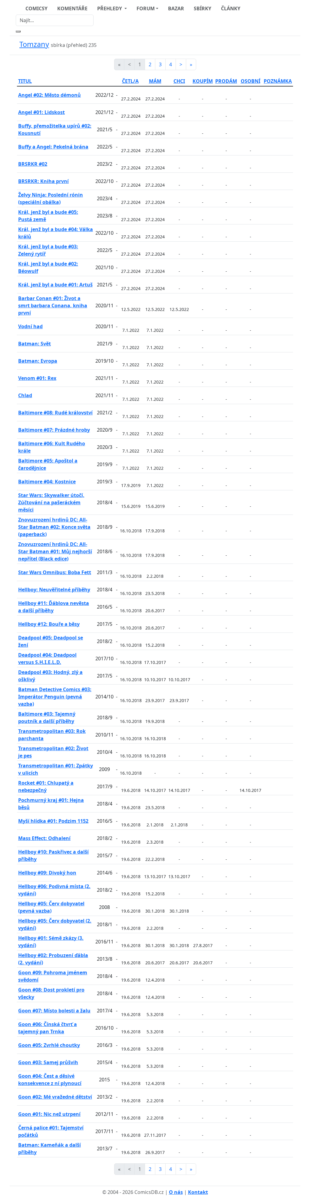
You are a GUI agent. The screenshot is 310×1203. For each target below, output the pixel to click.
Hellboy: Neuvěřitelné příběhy (54, 589)
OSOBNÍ (250, 81)
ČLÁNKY (230, 8)
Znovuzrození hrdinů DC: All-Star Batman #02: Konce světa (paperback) (54, 527)
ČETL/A (130, 81)
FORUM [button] (146, 8)
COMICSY (36, 8)
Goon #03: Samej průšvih (48, 1062)
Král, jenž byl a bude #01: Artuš (55, 284)
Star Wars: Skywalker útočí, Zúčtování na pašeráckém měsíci (51, 502)
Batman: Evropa (37, 361)
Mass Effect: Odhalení (44, 838)
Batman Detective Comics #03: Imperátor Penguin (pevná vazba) (54, 696)
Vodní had (30, 326)
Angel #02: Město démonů (49, 95)
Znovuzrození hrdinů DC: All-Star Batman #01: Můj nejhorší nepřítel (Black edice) (55, 551)
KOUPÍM (203, 81)
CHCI (179, 81)
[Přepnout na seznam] (289, 45)
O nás (176, 1192)
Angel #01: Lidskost (41, 112)
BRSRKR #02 (32, 164)
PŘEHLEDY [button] (110, 8)
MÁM (155, 81)
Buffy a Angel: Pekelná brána (53, 146)
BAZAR (176, 8)
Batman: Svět (34, 343)
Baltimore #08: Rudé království (55, 412)
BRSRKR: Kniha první (43, 181)
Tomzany (34, 44)
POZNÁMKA (278, 81)
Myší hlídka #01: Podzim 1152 (53, 821)
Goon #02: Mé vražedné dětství (55, 1096)
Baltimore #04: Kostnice (47, 481)
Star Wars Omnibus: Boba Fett (54, 572)
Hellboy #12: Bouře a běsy (49, 624)
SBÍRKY (202, 8)
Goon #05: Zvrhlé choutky (49, 1045)
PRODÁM (226, 81)
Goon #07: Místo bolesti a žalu (54, 1010)
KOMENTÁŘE (72, 8)
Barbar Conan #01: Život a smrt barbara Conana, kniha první (52, 305)
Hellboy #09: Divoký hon (47, 872)
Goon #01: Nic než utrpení (49, 1114)
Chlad (25, 395)
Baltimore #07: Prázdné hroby (54, 430)
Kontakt (198, 1192)
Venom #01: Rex (37, 378)
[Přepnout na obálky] (282, 45)
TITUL (25, 81)
